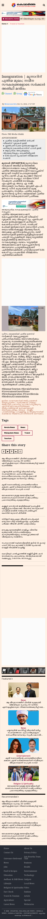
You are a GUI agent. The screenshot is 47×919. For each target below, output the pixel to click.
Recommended (9, 797)
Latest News (9, 904)
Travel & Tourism (17, 24)
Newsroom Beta (11, 104)
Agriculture (9, 900)
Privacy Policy (30, 853)
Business (28, 863)
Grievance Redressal (13, 859)
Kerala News (9, 427)
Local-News (29, 884)
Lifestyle (7, 884)
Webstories (29, 904)
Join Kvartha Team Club (32, 858)
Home (4, 24)
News (23, 427)
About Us (28, 848)
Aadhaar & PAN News (13, 879)
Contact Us (8, 853)
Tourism (8, 438)
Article (27, 896)
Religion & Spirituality (14, 888)
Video (26, 888)
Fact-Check (8, 892)
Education (8, 875)
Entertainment (30, 871)
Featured (6, 679)
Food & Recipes (10, 871)
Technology (29, 875)
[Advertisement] (23, 48)
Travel (27, 433)
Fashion (27, 892)
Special (27, 900)
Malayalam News (11, 433)
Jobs (5, 867)
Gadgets (27, 879)
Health (27, 867)
